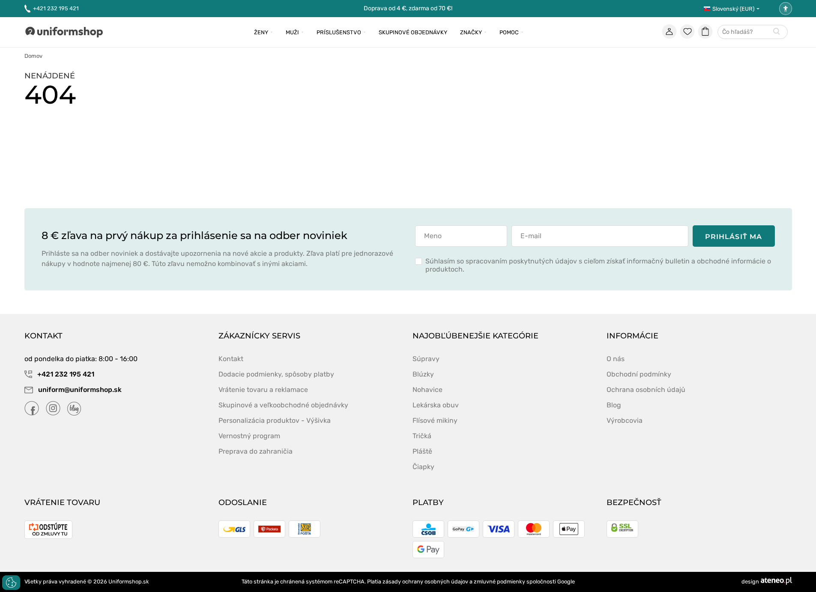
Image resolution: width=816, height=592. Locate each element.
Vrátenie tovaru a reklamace (263, 390)
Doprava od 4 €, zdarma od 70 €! (408, 8)
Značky (471, 32)
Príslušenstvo (339, 32)
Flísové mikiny (434, 420)
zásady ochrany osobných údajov (425, 581)
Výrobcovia (625, 420)
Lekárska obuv (435, 405)
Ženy (261, 32)
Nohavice (427, 390)
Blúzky (423, 374)
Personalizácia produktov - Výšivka (274, 420)
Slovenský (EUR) (733, 9)
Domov (33, 56)
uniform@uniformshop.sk (80, 390)
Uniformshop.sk (128, 581)
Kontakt (230, 359)
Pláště (422, 451)
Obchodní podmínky (639, 374)
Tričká (421, 436)
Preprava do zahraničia (255, 451)
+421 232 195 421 (56, 8)
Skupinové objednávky (413, 32)
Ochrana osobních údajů (646, 390)
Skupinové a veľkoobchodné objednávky (283, 405)
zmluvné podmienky (499, 581)
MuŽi (292, 32)
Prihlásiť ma (733, 237)
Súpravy (425, 359)
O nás (616, 359)
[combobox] (752, 32)
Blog (614, 405)
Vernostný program (249, 436)
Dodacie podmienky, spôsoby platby (276, 374)
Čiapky (423, 467)
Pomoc (509, 32)
